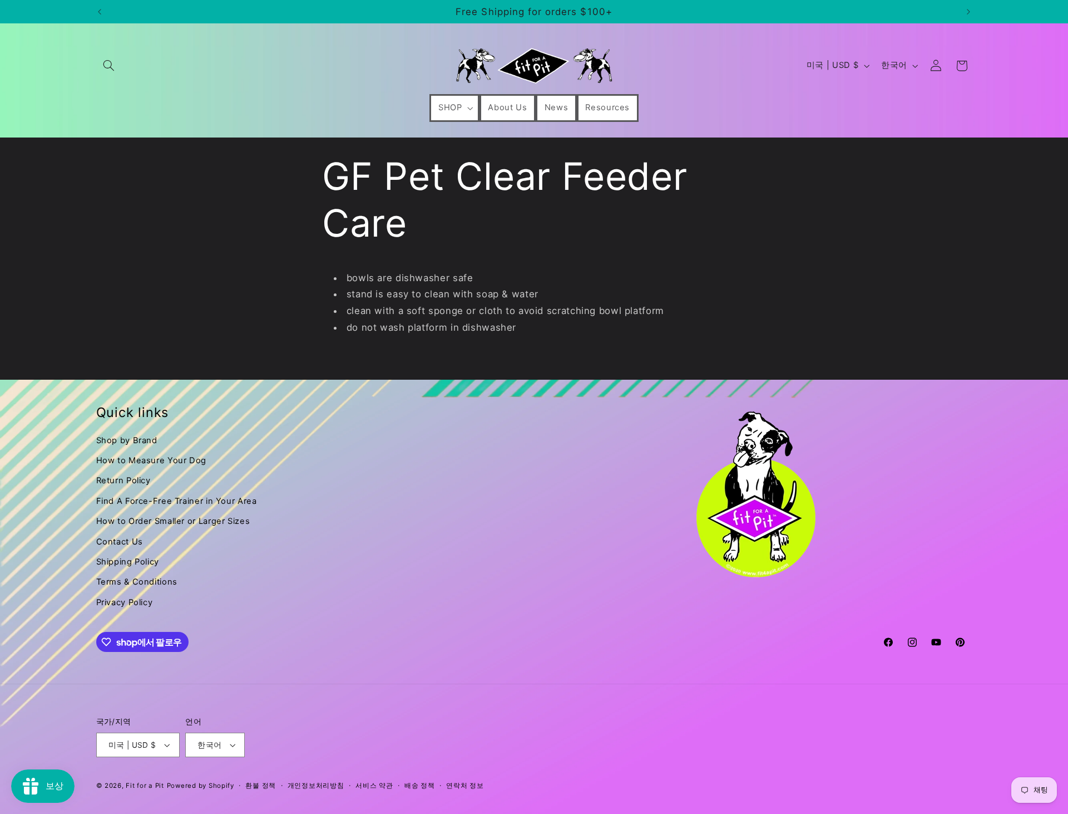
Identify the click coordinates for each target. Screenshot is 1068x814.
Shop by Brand (126, 440)
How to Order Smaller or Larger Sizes (173, 521)
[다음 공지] (968, 12)
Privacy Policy (124, 602)
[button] (109, 66)
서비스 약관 (374, 786)
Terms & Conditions (136, 582)
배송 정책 (419, 786)
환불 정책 (260, 786)
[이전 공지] (99, 12)
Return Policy (123, 480)
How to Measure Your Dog (151, 460)
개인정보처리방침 (316, 786)
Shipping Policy (127, 562)
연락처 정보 (464, 786)
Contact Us (119, 542)
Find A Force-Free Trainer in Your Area (176, 501)
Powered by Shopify (200, 786)
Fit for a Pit (145, 786)
